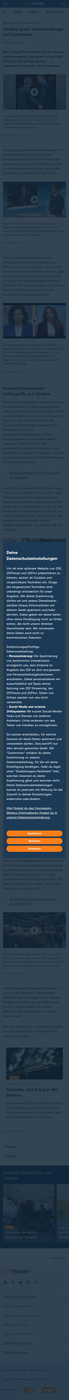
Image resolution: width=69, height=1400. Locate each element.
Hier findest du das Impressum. (29, 808)
